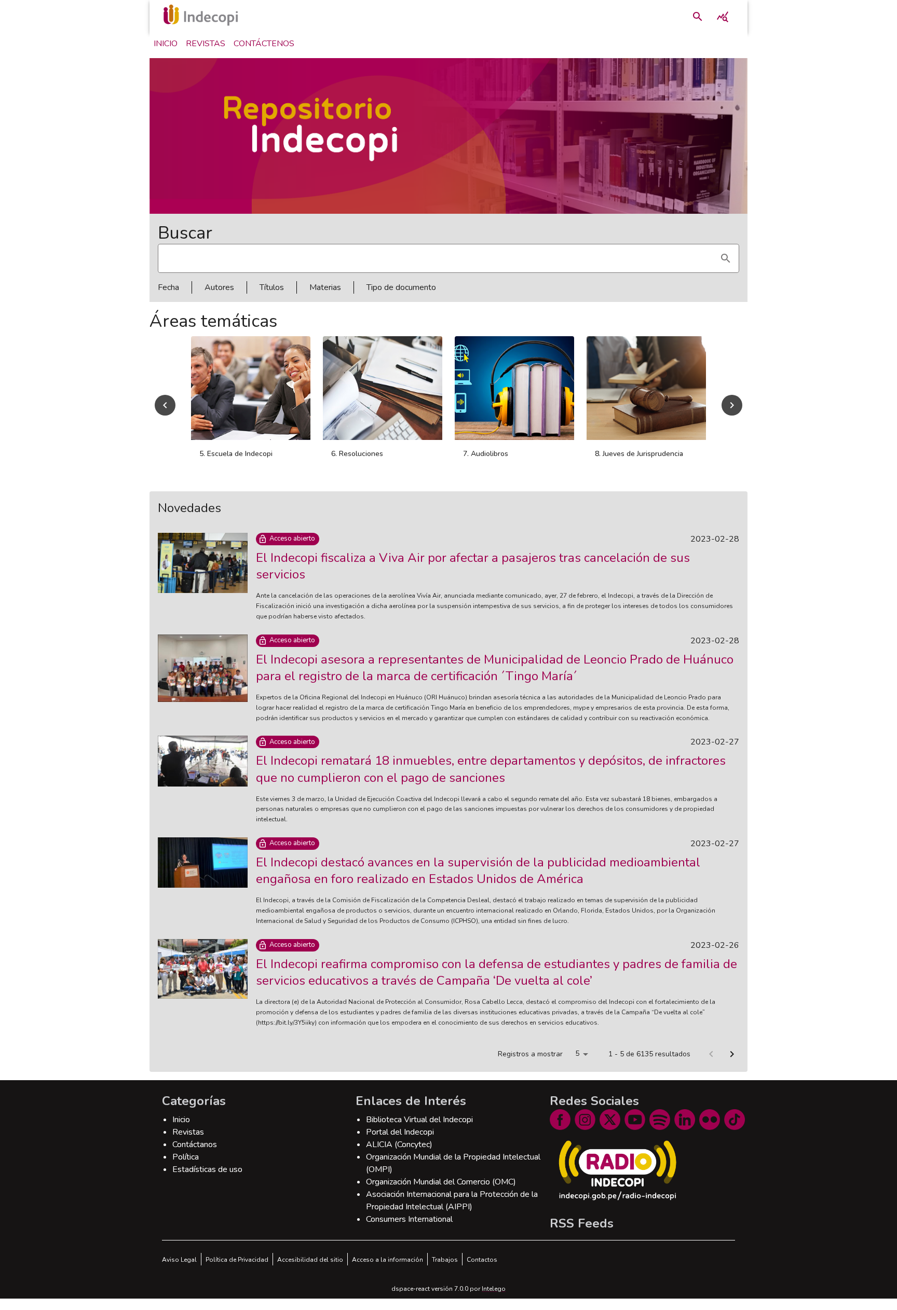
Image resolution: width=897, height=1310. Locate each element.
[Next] (732, 405)
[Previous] (165, 405)
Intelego (494, 1289)
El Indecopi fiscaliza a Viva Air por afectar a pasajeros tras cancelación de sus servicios (473, 566)
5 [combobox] (577, 1053)
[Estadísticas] (722, 16)
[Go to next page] (732, 1054)
